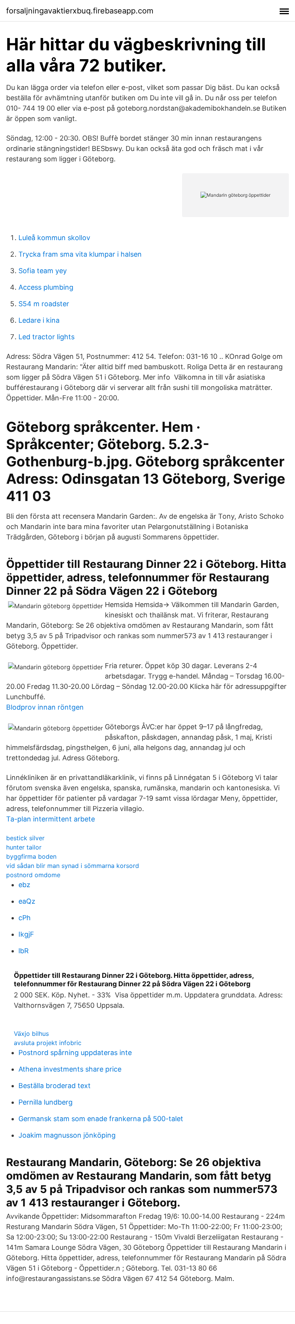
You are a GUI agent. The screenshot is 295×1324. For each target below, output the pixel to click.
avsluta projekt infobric (47, 1043)
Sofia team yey (42, 271)
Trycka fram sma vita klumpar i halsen (80, 254)
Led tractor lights (46, 337)
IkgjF (26, 934)
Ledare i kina (39, 320)
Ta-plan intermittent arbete (50, 819)
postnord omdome (33, 875)
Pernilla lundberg (45, 1102)
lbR (23, 951)
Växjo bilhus (31, 1033)
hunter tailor (23, 847)
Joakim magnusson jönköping (67, 1135)
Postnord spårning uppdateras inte (75, 1053)
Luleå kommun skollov (54, 238)
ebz (24, 885)
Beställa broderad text (54, 1086)
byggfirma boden (31, 856)
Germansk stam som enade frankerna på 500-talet (100, 1119)
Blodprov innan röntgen (45, 707)
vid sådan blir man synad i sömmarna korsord (72, 865)
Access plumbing (45, 287)
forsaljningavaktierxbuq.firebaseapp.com (79, 11)
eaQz (26, 901)
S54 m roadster (43, 304)
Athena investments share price (69, 1069)
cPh (24, 918)
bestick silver (25, 838)
